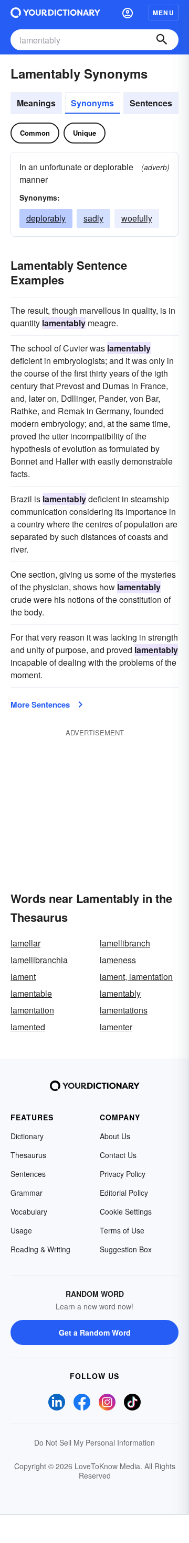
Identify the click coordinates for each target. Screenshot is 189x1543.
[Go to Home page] (55, 12)
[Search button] (161, 39)
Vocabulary (28, 1211)
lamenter (116, 1027)
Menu (163, 12)
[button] (127, 13)
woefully (136, 218)
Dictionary (27, 1136)
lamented (27, 1027)
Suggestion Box (126, 1249)
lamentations (124, 1010)
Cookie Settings (126, 1211)
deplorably (46, 218)
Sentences (151, 103)
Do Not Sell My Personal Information (94, 1442)
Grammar (26, 1192)
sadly (93, 218)
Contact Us (118, 1155)
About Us (115, 1136)
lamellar (25, 943)
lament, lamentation (136, 977)
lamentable (31, 993)
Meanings (36, 103)
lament (23, 977)
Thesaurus (28, 1155)
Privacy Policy (122, 1174)
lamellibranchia (39, 960)
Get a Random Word (95, 1332)
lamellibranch (125, 943)
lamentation (32, 1010)
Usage (21, 1230)
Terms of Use (122, 1230)
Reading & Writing (40, 1249)
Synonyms (92, 103)
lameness (118, 960)
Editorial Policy (124, 1192)
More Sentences (40, 704)
